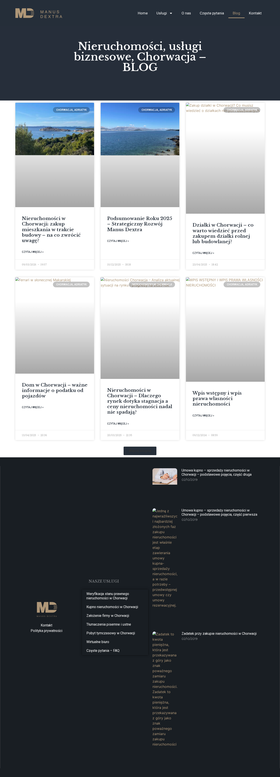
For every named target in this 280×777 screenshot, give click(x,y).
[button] (140, 451)
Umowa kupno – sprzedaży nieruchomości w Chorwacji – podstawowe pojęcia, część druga (217, 472)
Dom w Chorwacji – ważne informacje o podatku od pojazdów (55, 390)
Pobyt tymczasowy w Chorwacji (110, 633)
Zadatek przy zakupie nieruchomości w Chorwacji (219, 633)
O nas (186, 13)
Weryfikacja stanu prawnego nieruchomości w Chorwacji (107, 596)
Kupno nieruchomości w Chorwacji (112, 607)
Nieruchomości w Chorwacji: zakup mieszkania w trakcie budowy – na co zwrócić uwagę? (51, 229)
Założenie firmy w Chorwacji (107, 616)
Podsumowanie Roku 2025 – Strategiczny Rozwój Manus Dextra (139, 224)
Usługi (161, 13)
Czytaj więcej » (33, 251)
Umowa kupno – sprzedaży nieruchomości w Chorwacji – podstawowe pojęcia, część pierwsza (219, 512)
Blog (236, 13)
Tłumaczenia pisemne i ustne (108, 624)
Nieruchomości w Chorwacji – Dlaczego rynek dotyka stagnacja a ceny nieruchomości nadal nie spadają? (139, 401)
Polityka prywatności (46, 631)
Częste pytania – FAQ (102, 651)
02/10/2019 (190, 480)
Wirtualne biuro (97, 642)
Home (143, 13)
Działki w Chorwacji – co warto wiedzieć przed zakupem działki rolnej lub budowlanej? (223, 233)
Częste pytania (212, 13)
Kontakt (255, 13)
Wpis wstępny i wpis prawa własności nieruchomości (217, 398)
